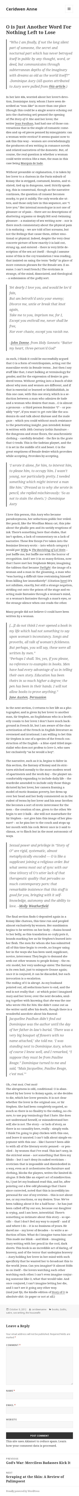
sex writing (19, 1312)
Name (10, 1390)
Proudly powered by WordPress (23, 1491)
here (63, 580)
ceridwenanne (39, 1309)
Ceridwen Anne (21, 9)
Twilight (45, 567)
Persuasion (38, 697)
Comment (13, 1345)
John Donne (20, 342)
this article (57, 86)
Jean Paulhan (24, 123)
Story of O (58, 1292)
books (55, 1309)
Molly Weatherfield (33, 906)
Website (11, 1419)
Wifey (24, 550)
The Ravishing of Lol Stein (48, 550)
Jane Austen (18, 697)
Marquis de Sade (32, 163)
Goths (63, 1309)
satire (9, 1312)
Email (11, 1405)
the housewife (33, 1312)
